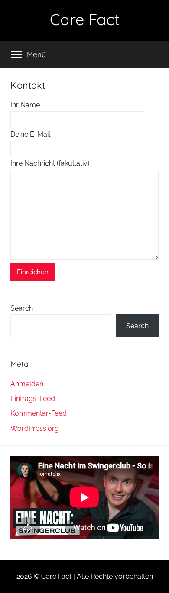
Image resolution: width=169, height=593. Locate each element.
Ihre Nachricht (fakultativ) (49, 163)
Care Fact (85, 19)
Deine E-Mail (30, 134)
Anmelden (26, 384)
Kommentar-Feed (38, 413)
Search (21, 308)
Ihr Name (25, 105)
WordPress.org (34, 428)
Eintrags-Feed (32, 398)
